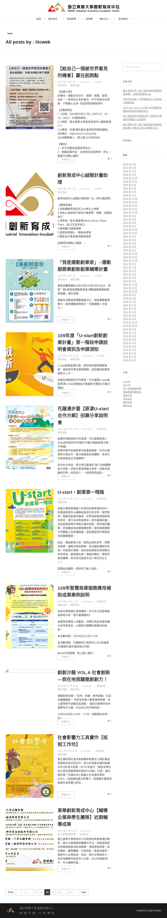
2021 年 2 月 (129, 281)
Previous (19, 892)
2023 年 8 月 (129, 219)
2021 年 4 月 (129, 274)
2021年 (126, 385)
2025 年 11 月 (130, 181)
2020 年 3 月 (129, 315)
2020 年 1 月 (129, 319)
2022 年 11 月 (130, 233)
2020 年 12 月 (130, 284)
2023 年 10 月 (130, 212)
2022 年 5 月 (129, 243)
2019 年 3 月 (129, 346)
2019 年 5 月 (129, 339)
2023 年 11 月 (130, 209)
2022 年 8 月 (129, 239)
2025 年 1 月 (129, 195)
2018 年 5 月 (129, 360)
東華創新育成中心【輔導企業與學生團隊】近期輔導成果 (83, 817)
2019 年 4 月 (129, 343)
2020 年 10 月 (130, 291)
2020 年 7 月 (129, 301)
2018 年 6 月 (129, 356)
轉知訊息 (75, 605)
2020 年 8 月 (129, 298)
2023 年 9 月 (129, 215)
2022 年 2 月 (129, 250)
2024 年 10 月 (130, 205)
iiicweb (86, 82)
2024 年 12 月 (130, 198)
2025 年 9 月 (129, 184)
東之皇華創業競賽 (67, 834)
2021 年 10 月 (130, 260)
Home (10, 33)
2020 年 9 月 (129, 294)
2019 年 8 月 (129, 329)
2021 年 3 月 (129, 277)
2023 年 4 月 (129, 222)
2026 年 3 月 (129, 171)
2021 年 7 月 (129, 267)
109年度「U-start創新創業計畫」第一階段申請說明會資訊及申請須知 (83, 342)
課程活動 (75, 85)
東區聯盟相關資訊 (132, 392)
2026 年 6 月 (129, 164)
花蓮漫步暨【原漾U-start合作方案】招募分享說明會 (83, 415)
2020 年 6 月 (129, 305)
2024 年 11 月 (130, 202)
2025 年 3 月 (129, 191)
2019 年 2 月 (129, 349)
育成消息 (62, 85)
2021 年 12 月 (130, 253)
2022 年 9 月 (129, 236)
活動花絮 (127, 395)
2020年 (98, 82)
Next (76, 892)
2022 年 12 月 (130, 229)
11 (53, 892)
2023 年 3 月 (129, 226)
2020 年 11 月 (130, 288)
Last (83, 892)
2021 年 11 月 (130, 257)
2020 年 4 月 (129, 312)
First (10, 892)
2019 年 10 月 (130, 325)
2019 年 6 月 (129, 336)
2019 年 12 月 (130, 322)
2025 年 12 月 (130, 178)
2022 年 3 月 (129, 246)
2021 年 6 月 (129, 270)
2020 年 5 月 (129, 308)
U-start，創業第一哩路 (81, 492)
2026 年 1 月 (129, 174)
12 (58, 892)
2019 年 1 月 (129, 353)
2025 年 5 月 (129, 188)
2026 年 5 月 (129, 167)
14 (70, 892)
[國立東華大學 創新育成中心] (30, 911)
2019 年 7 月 (129, 332)
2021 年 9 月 (129, 264)
